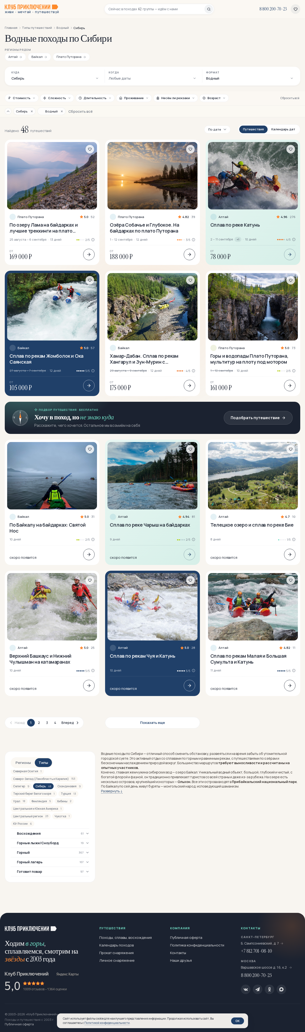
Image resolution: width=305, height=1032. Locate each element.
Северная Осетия (27, 771)
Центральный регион (30, 816)
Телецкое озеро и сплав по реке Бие (252, 525)
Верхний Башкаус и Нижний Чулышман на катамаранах (40, 659)
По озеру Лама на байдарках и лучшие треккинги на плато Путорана (44, 228)
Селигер (21, 786)
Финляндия (41, 801)
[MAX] (281, 989)
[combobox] (156, 9)
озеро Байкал (186, 772)
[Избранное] (295, 9)
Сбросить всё (289, 98)
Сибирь (43, 786)
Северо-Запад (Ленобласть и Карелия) (44, 779)
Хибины (64, 801)
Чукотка (62, 816)
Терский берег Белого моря (34, 794)
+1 (238, 239)
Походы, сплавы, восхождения (125, 937)
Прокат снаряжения (116, 952)
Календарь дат (283, 129)
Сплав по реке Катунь (235, 225)
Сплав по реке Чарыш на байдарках (150, 525)
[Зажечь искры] (293, 924)
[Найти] (208, 9)
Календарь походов (116, 945)
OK (237, 1021)
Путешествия (253, 129)
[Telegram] (257, 989)
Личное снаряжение (117, 960)
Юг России (22, 824)
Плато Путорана (31, 217)
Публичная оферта (186, 937)
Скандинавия (69, 786)
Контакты (178, 952)
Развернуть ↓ (112, 791)
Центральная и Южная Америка (37, 809)
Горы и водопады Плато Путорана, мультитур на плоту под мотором (249, 359)
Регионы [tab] (23, 762)
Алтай (223, 217)
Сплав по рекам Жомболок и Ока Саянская (46, 359)
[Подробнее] (89, 254)
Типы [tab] (43, 762)
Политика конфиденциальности (197, 945)
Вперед (67, 722)
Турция (68, 794)
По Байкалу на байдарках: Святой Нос (48, 528)
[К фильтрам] (8, 111)
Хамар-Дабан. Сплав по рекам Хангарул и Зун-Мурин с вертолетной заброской (144, 359)
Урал (19, 801)
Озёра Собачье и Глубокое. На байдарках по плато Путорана (144, 228)
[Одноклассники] (269, 989)
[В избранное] (90, 149)
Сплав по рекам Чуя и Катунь (142, 656)
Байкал (23, 348)
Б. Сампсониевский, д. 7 (260, 943)
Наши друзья (181, 960)
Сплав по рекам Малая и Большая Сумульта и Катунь (248, 659)
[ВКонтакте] (245, 989)
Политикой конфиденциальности (107, 1023)
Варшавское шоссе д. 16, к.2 (264, 967)
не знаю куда (97, 417)
